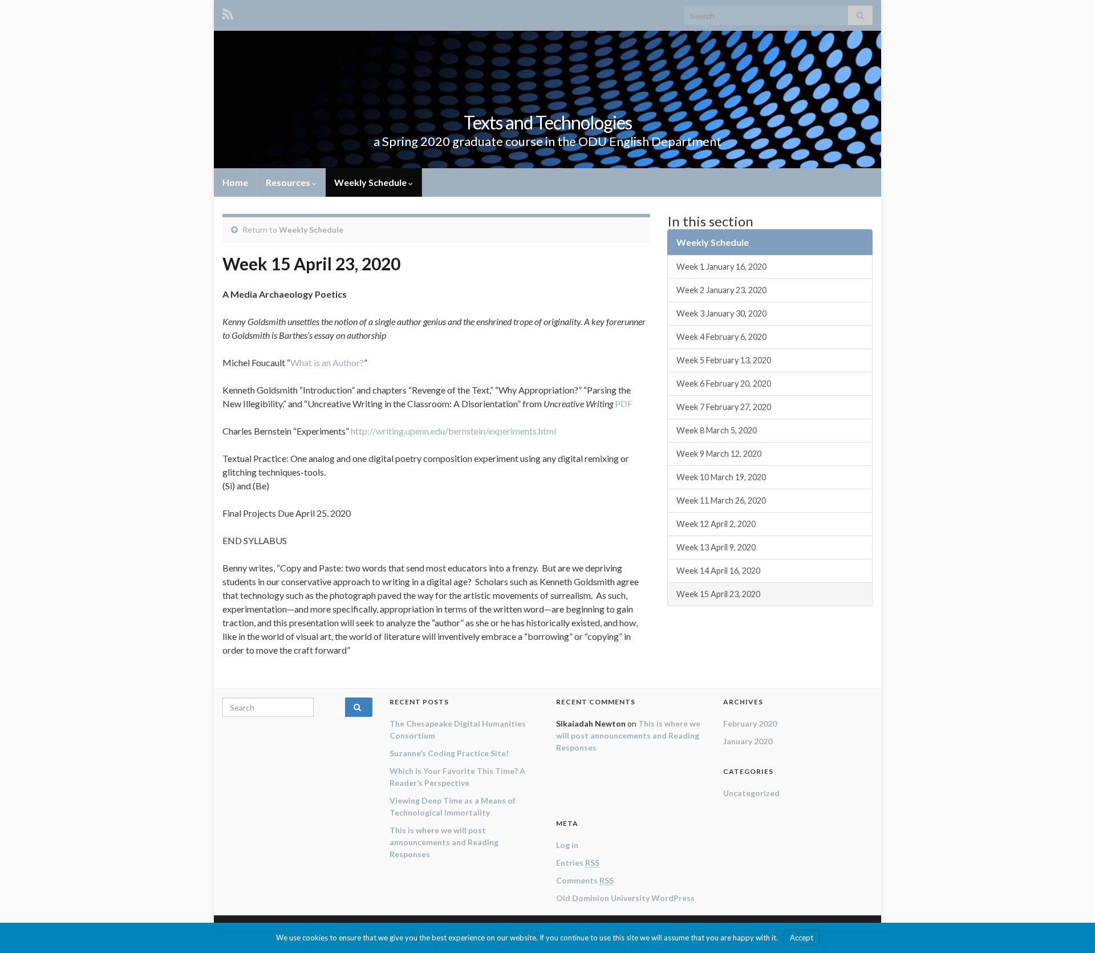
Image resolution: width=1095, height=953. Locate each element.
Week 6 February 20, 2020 (723, 383)
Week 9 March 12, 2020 (718, 454)
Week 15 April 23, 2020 (718, 594)
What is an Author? (327, 362)
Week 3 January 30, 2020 (721, 313)
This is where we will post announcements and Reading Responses (444, 842)
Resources (289, 182)
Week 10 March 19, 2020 (721, 477)
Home (235, 182)
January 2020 (747, 741)
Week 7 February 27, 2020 (723, 407)
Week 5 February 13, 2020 (723, 360)
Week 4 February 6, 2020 (721, 337)
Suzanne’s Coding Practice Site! (449, 753)
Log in (567, 845)
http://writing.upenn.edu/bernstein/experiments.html (453, 430)
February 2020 (750, 723)
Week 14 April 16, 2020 (718, 570)
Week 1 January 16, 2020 (721, 266)
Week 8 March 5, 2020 (716, 430)
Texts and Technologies (548, 122)
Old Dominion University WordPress (625, 898)
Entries (577, 862)
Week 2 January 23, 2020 (721, 290)
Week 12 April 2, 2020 (716, 524)
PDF (623, 403)
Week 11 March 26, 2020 (721, 500)
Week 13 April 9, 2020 (716, 547)
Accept (801, 937)
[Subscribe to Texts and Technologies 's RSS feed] (227, 12)
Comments (585, 880)
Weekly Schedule (371, 182)
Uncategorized (751, 793)
